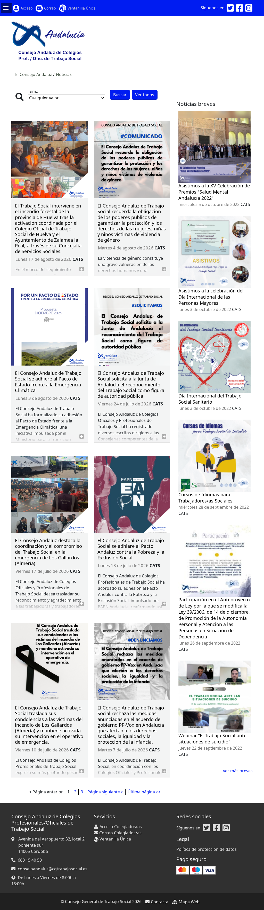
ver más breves (238, 771)
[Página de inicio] (48, 41)
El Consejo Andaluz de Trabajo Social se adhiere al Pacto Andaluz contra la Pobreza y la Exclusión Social (130, 548)
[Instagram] (248, 8)
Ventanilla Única (82, 8)
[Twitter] (230, 8)
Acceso (26, 8)
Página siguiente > (105, 792)
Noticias (64, 74)
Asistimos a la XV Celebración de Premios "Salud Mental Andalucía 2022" (214, 192)
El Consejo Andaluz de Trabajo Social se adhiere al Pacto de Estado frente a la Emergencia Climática (48, 381)
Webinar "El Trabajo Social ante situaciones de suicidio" (212, 738)
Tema (33, 91)
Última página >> (144, 792)
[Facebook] (239, 8)
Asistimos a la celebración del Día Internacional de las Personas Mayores (211, 297)
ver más (81, 269)
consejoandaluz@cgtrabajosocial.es (52, 869)
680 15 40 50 (30, 860)
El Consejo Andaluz (33, 74)
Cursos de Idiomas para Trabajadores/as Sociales (205, 497)
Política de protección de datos (206, 849)
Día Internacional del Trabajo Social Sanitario (210, 399)
